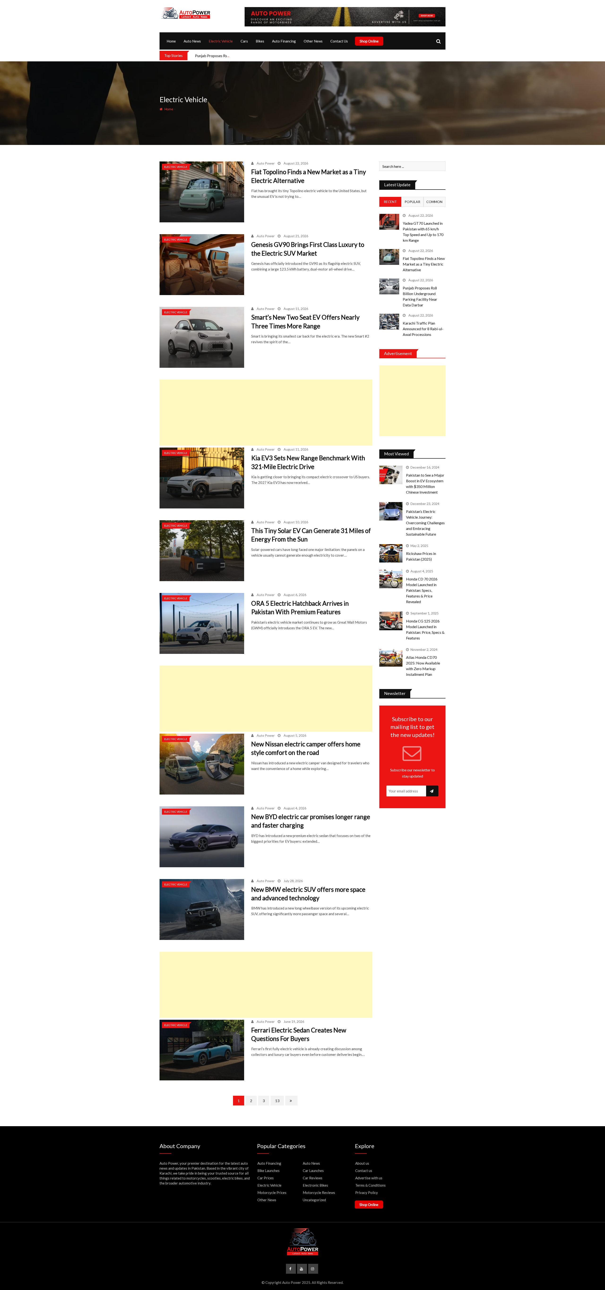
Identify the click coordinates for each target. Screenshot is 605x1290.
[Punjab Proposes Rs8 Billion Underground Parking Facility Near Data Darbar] (389, 286)
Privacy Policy (366, 1192)
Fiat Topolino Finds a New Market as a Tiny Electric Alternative (424, 264)
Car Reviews (312, 1178)
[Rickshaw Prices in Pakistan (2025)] (390, 553)
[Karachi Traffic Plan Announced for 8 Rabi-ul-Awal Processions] (389, 322)
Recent (390, 202)
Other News (313, 41)
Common (434, 202)
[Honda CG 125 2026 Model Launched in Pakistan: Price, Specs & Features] (390, 621)
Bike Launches (268, 1170)
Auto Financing (284, 41)
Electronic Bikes (315, 1185)
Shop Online (369, 41)
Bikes (260, 41)
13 (277, 1100)
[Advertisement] (266, 413)
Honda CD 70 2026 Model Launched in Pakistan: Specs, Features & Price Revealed (421, 590)
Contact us (363, 1170)
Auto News (192, 41)
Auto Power (266, 163)
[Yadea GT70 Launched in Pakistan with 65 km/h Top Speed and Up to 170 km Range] (389, 222)
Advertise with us (368, 1178)
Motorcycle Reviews (319, 1192)
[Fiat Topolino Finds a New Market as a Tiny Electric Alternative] (389, 257)
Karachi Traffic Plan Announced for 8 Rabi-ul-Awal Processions (423, 329)
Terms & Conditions (370, 1185)
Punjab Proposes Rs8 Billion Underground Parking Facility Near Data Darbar (257, 55)
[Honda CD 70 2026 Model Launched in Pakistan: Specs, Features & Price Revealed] (390, 579)
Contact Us (339, 41)
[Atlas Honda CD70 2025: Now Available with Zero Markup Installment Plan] (390, 657)
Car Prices (265, 1178)
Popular (412, 202)
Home (171, 41)
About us (362, 1163)
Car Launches (313, 1170)
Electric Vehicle (221, 41)
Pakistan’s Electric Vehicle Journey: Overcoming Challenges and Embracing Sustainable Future (425, 522)
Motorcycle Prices (271, 1192)
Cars (244, 41)
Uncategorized (314, 1200)
